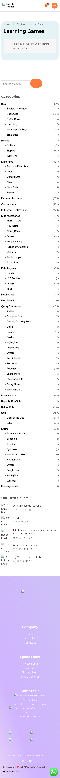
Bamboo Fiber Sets (17, 166)
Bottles (5, 140)
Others (10, 236)
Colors (10, 310)
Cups (9, 171)
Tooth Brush (13, 262)
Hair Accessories (16, 454)
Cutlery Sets (13, 176)
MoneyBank (13, 231)
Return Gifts (7, 407)
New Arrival (7, 300)
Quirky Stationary (11, 306)
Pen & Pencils (14, 358)
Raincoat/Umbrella (17, 246)
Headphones (14, 459)
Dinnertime (7, 161)
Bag (3, 103)
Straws (10, 192)
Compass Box (14, 316)
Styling (4, 428)
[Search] (36, 83)
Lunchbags (13, 124)
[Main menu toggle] (55, 6)
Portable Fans (14, 241)
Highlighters (13, 342)
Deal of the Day (15, 417)
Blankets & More (16, 433)
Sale (9, 422)
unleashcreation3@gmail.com (30, 704)
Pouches (11, 368)
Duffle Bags (13, 119)
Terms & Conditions (30, 676)
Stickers (11, 251)
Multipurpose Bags (17, 129)
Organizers (13, 347)
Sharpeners (13, 373)
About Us (30, 638)
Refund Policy (30, 668)
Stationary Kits (15, 379)
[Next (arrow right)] (54, 389)
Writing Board (14, 389)
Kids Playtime (8, 268)
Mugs (9, 181)
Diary (10, 326)
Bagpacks (12, 113)
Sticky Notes (14, 384)
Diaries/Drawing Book (19, 321)
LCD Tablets (13, 278)
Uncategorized (9, 486)
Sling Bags (12, 134)
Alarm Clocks (14, 220)
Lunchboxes (7, 294)
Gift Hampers (8, 204)
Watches (11, 480)
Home (7, 24)
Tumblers (12, 155)
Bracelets (12, 438)
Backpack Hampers (18, 108)
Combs (11, 443)
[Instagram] (22, 761)
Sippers (11, 150)
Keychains (12, 225)
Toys (9, 288)
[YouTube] (30, 761)
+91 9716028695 (38, 695)
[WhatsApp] (37, 761)
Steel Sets (12, 187)
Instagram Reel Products (14, 209)
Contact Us (30, 642)
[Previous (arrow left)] (5, 389)
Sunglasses (13, 470)
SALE (4, 413)
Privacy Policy (30, 663)
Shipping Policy (30, 672)
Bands (10, 272)
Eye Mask (12, 449)
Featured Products (11, 198)
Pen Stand (12, 363)
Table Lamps (14, 257)
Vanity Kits (12, 475)
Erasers (11, 331)
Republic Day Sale (11, 401)
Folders (11, 337)
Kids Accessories (10, 215)
